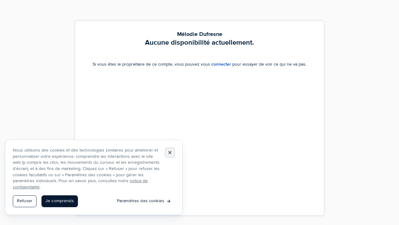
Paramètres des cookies (140, 201)
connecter (221, 64)
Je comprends (60, 201)
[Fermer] (170, 153)
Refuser (24, 201)
